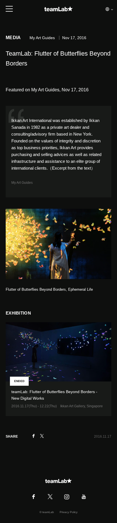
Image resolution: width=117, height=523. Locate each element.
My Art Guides (22, 183)
